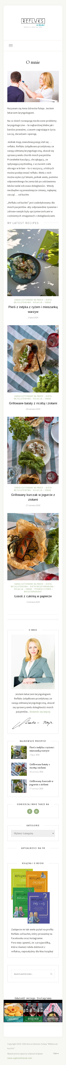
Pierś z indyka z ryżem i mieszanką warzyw (42, 749)
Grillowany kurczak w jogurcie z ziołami (41, 782)
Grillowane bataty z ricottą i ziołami (33, 403)
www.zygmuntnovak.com (19, 1058)
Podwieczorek (42, 589)
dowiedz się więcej (40, 711)
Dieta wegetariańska (42, 586)
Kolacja (37, 302)
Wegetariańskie (33, 591)
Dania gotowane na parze (28, 300)
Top (55, 1053)
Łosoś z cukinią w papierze (33, 596)
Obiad (48, 302)
